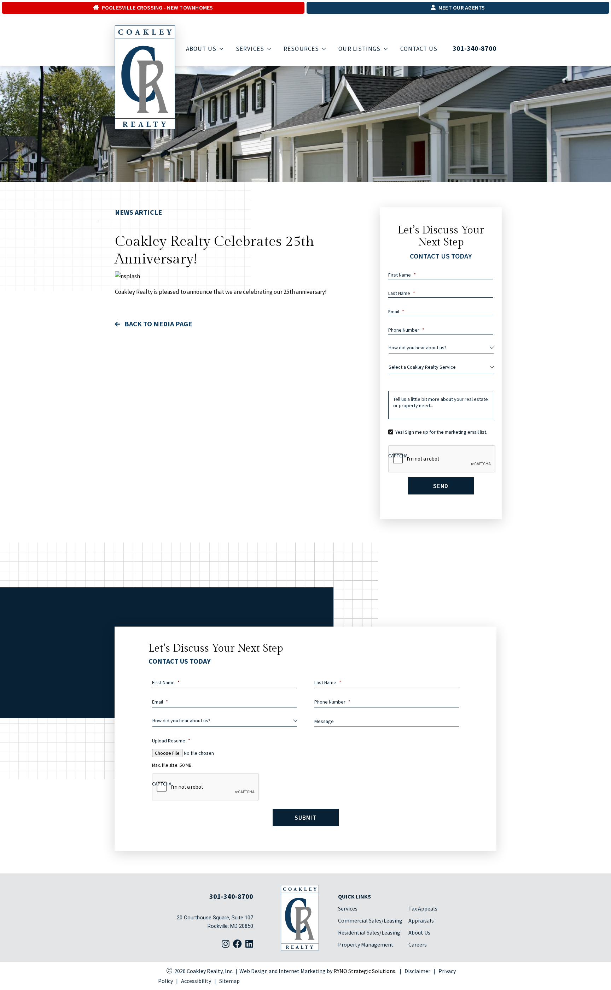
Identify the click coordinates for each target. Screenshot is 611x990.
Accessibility (196, 980)
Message (324, 721)
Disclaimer (417, 970)
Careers (417, 944)
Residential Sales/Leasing (369, 932)
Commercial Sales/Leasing (370, 920)
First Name (402, 275)
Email (396, 311)
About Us (419, 932)
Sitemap (229, 980)
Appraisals (421, 920)
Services (347, 908)
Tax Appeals (422, 908)
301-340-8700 (474, 48)
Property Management (366, 944)
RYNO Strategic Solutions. (364, 970)
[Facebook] (237, 944)
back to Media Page (157, 323)
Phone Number (406, 330)
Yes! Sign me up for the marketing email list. (441, 432)
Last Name (401, 293)
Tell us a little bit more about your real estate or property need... (440, 402)
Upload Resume (171, 740)
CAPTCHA (398, 455)
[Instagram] (225, 944)
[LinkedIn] (249, 944)
